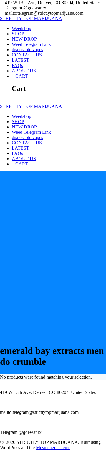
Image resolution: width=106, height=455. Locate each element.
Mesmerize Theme (53, 447)
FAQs (17, 65)
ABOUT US (24, 70)
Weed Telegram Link (31, 44)
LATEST (20, 60)
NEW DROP (24, 38)
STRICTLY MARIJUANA (31, 18)
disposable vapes (27, 49)
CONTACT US (27, 54)
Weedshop (21, 28)
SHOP (18, 33)
